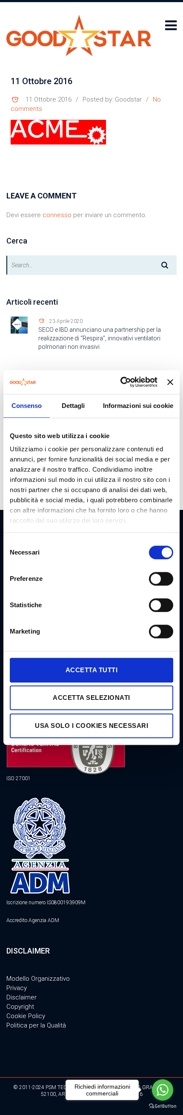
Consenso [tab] (26, 405)
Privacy (16, 988)
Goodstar (128, 99)
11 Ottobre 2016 (48, 99)
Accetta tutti (92, 670)
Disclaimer (21, 997)
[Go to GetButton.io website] (162, 1106)
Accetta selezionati (91, 697)
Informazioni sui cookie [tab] (138, 405)
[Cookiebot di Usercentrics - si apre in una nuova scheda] (120, 382)
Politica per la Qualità (36, 1025)
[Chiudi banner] (170, 382)
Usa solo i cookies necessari (91, 725)
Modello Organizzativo (38, 978)
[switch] (161, 579)
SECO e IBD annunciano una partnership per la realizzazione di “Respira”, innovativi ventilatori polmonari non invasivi (99, 338)
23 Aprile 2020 (66, 321)
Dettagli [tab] (73, 405)
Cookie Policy (25, 1016)
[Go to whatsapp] (162, 1090)
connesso (57, 215)
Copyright (20, 1006)
